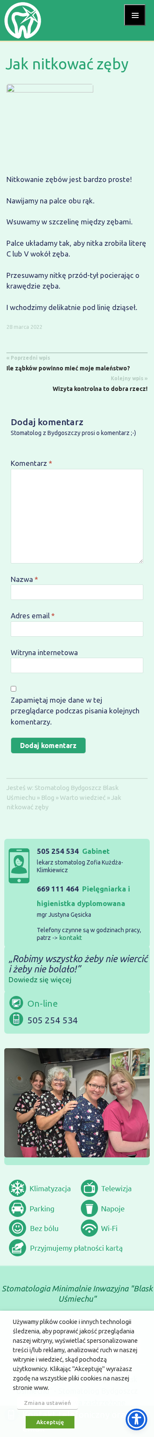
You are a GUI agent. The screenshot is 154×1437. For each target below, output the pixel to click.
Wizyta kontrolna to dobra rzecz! (100, 384)
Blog (47, 797)
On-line (42, 1003)
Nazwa (24, 579)
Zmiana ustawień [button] (47, 1403)
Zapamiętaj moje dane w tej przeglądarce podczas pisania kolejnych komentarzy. (75, 711)
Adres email (33, 615)
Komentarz (31, 463)
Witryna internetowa (44, 652)
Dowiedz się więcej (40, 979)
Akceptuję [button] (50, 1422)
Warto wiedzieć (83, 797)
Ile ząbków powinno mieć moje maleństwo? (68, 363)
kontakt (70, 937)
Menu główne (134, 15)
